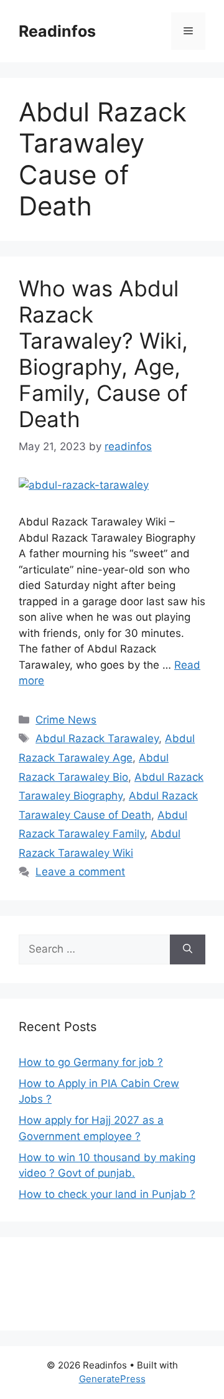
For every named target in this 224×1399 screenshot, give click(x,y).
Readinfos (57, 31)
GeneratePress (112, 1379)
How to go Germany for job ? (91, 1062)
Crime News (65, 720)
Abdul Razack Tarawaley (97, 738)
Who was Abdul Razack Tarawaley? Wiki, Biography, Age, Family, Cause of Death (103, 353)
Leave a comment (80, 871)
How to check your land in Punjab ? (107, 1194)
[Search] (187, 949)
